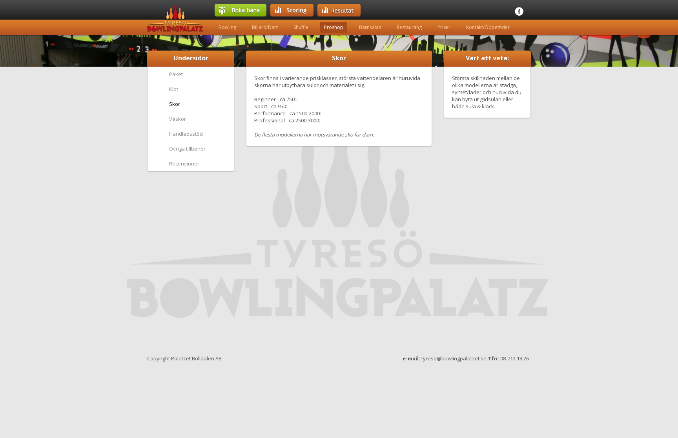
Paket (176, 74)
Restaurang (409, 27)
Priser (443, 27)
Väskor (177, 118)
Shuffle (300, 27)
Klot (173, 89)
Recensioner (184, 163)
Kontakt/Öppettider (488, 27)
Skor (174, 103)
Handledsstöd (186, 133)
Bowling (227, 27)
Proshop (333, 27)
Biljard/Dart (265, 27)
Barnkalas (370, 27)
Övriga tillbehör (187, 148)
